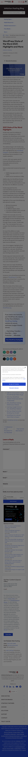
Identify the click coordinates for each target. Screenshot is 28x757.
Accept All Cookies (14, 384)
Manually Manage (14, 387)
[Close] (25, 367)
